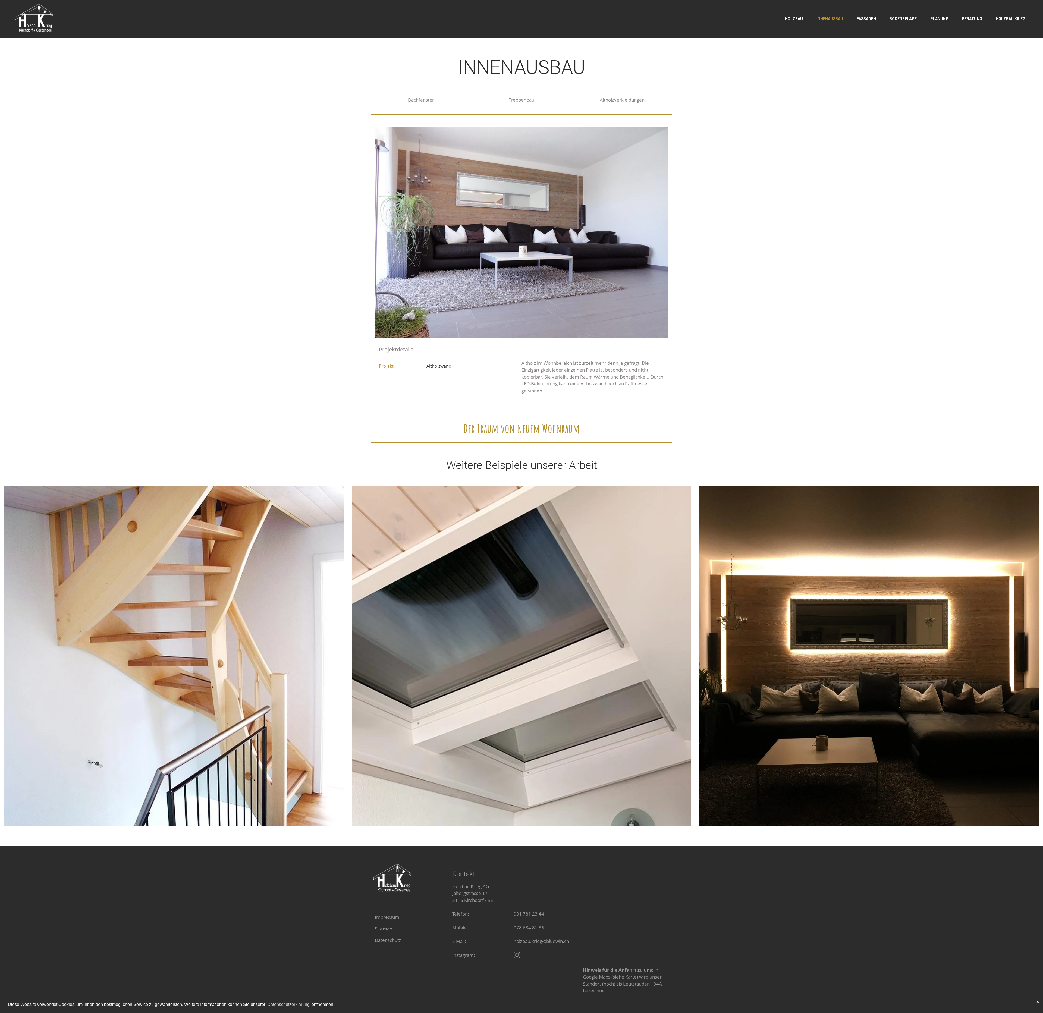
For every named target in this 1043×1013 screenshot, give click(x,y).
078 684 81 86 (529, 927)
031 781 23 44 (529, 914)
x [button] (1037, 1001)
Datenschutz (388, 940)
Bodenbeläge (903, 19)
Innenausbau (829, 19)
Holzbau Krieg (1010, 19)
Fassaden (866, 19)
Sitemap (383, 929)
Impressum (387, 917)
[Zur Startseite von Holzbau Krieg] (34, 17)
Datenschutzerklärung (288, 1004)
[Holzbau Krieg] (517, 955)
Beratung (972, 19)
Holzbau (794, 19)
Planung (939, 19)
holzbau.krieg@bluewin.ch (541, 941)
